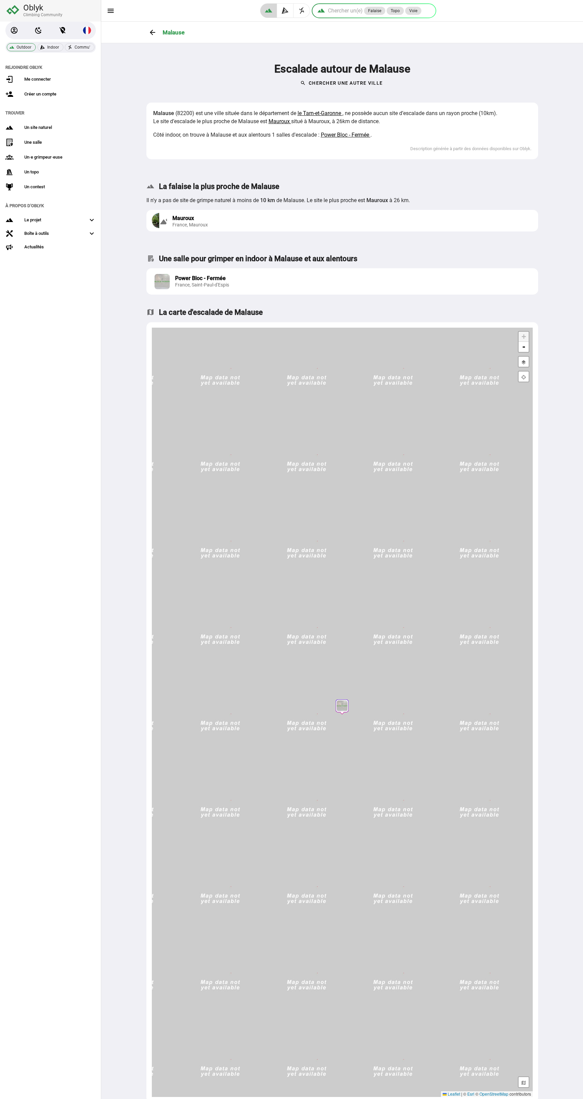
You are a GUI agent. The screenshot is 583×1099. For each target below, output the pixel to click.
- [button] (524, 346)
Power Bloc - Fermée (345, 135)
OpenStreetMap (493, 1094)
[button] (14, 30)
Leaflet (453, 1094)
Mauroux (280, 121)
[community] (302, 10)
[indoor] (285, 10)
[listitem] (342, 281)
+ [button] (524, 336)
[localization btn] (63, 30)
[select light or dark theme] (38, 30)
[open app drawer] (111, 11)
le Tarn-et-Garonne (320, 113)
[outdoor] (268, 10)
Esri (470, 1094)
